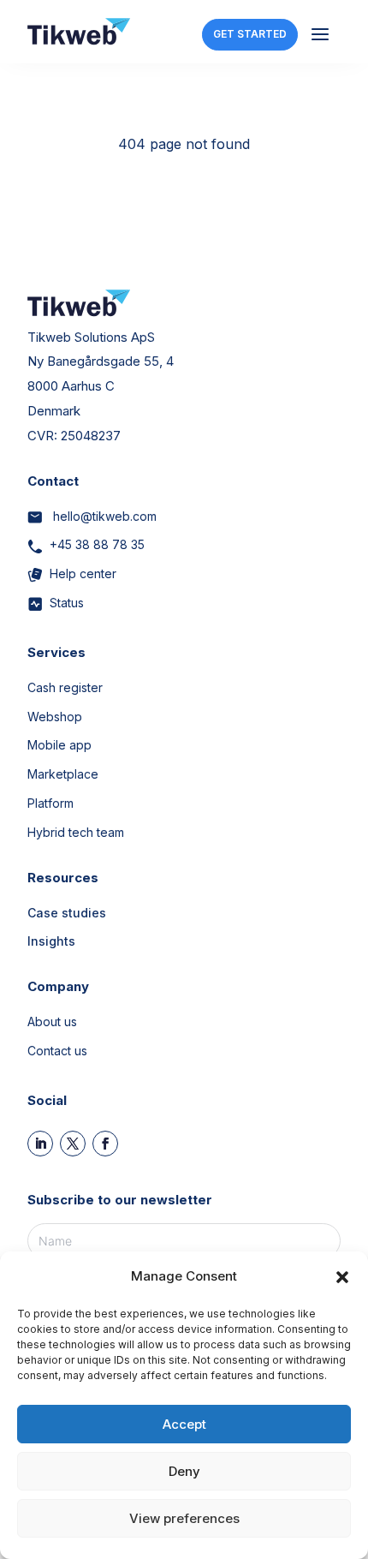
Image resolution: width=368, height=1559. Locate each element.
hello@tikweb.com (103, 516)
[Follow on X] (73, 1143)
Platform (50, 803)
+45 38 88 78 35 (97, 544)
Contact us (57, 1050)
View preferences (184, 1518)
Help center (83, 573)
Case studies (66, 912)
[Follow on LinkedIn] (40, 1143)
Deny (184, 1471)
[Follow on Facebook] (105, 1143)
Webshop (54, 716)
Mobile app (59, 745)
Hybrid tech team (75, 832)
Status (67, 602)
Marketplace (62, 774)
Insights (51, 941)
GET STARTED (250, 33)
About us (52, 1021)
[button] (342, 1277)
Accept (184, 1424)
